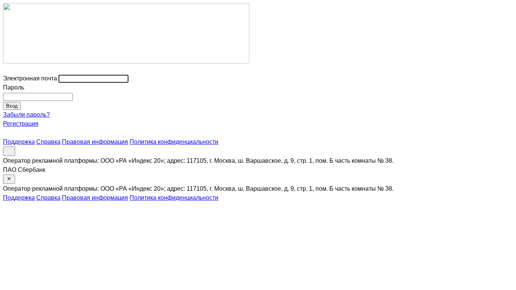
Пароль (13, 87)
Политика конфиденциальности (174, 142)
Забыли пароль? (26, 114)
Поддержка (19, 142)
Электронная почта (30, 78)
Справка (48, 142)
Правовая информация (95, 142)
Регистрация (21, 123)
